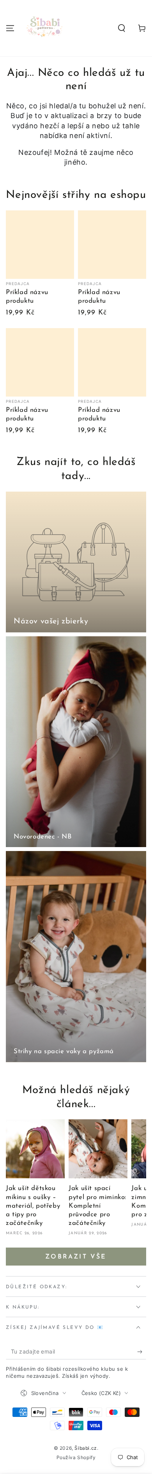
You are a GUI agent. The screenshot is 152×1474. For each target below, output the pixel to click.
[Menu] (10, 28)
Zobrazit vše (75, 1257)
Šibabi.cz (85, 1448)
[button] (121, 28)
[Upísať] (141, 1351)
